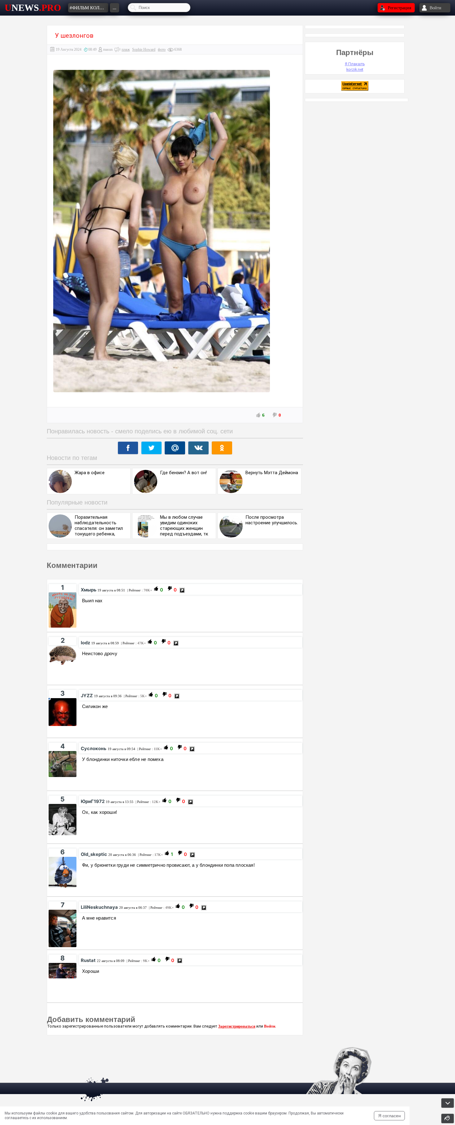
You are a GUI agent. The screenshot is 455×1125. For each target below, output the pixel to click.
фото (162, 49)
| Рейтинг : (139, 590)
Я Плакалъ (355, 64)
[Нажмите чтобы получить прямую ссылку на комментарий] (182, 590)
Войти (269, 1026)
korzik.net (354, 69)
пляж (126, 49)
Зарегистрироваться (236, 1026)
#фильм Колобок (89, 7)
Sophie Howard (143, 49)
